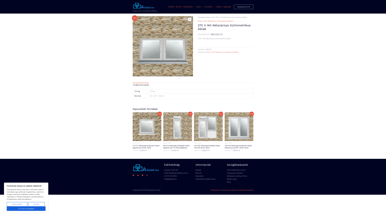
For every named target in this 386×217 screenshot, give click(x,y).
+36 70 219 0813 (170, 176)
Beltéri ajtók (232, 179)
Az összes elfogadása (26, 209)
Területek (208, 7)
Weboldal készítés (246, 190)
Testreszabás (17, 204)
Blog (229, 182)
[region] (26, 198)
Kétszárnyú (212, 21)
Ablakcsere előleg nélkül (237, 176)
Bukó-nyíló (210, 17)
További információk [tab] (141, 85)
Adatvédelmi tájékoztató (205, 179)
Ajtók (198, 7)
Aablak (198, 170)
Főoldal (171, 7)
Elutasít (36, 204)
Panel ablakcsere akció (236, 170)
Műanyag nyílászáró (226, 21)
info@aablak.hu (170, 179)
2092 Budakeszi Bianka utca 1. (176, 173)
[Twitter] (138, 175)
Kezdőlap (201, 17)
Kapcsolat (227, 7)
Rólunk (179, 7)
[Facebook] (133, 175)
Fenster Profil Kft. (171, 170)
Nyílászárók (188, 7)
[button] (243, 7)
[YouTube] (142, 175)
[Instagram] (147, 175)
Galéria (219, 7)
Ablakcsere (215, 190)
